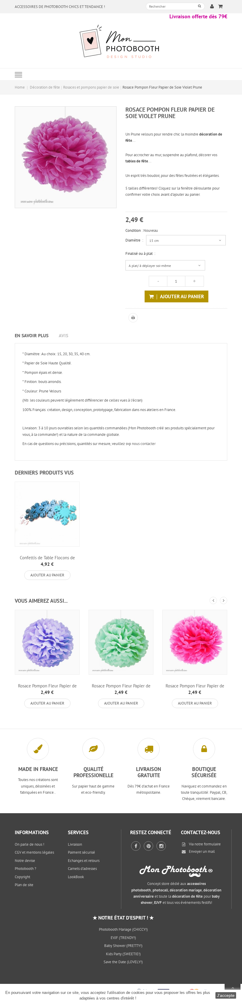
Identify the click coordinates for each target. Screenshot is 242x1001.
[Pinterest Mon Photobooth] (148, 846)
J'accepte (226, 995)
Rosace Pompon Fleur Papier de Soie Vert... (121, 688)
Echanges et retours (83, 860)
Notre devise (25, 860)
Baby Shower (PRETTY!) (123, 945)
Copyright (22, 876)
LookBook (76, 876)
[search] (199, 6)
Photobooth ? (25, 868)
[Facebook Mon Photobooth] (135, 846)
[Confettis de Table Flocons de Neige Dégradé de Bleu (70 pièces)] (47, 514)
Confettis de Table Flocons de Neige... (47, 560)
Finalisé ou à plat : (140, 253)
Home (20, 87)
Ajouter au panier (47, 575)
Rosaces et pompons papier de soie (91, 87)
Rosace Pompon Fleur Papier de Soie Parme (47, 688)
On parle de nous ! (29, 844)
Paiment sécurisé (81, 852)
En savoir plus (31, 335)
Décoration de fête (45, 87)
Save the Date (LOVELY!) (123, 961)
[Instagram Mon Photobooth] (161, 846)
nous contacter (144, 443)
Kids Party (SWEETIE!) (123, 953)
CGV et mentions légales (34, 852)
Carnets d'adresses (82, 868)
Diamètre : (134, 240)
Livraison (75, 844)
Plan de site (24, 884)
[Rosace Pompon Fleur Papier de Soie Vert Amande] (121, 642)
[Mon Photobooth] (121, 42)
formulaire (212, 844)
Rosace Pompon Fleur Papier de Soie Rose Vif (195, 688)
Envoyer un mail (202, 851)
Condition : (134, 230)
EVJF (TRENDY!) (123, 937)
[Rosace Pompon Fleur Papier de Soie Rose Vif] (195, 642)
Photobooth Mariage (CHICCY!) (123, 929)
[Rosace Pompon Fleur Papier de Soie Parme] (47, 642)
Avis (63, 335)
